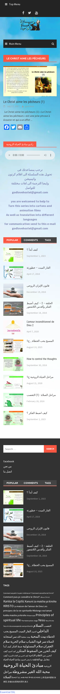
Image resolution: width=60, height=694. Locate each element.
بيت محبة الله (23, 636)
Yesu (41, 620)
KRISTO (8, 606)
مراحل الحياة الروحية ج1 (40, 377)
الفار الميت (24, 631)
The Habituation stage (29, 621)
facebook (8, 461)
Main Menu (15, 43)
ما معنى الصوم (26, 660)
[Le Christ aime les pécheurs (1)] (30, 81)
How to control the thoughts (42, 359)
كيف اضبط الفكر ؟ (37, 413)
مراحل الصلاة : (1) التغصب (41, 395)
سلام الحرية (18, 641)
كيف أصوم (12, 651)
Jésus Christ (45, 597)
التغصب (47, 625)
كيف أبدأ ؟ (32, 249)
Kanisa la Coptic (13, 601)
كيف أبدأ (7, 646)
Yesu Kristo (50, 621)
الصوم (34, 632)
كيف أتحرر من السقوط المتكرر (36, 651)
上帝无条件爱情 (47, 677)
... (31, 119)
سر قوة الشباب (36, 641)
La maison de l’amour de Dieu (28, 606)
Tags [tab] (48, 240)
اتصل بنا (7, 471)
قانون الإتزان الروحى (38, 285)
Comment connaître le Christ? (43, 593)
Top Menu (14, 4)
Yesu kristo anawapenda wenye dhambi (18, 626)
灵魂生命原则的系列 (16, 682)
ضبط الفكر (17, 646)
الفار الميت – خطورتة (38, 267)
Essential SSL (7, 692)
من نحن (7, 466)
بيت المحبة (38, 636)
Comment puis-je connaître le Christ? (21, 596)
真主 (26, 682)
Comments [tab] (31, 240)
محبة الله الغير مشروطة (31, 671)
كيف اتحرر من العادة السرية (18, 656)
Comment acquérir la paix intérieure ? (17, 593)
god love (29, 106)
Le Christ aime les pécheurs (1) (23, 102)
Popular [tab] (12, 240)
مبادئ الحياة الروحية (23, 665)
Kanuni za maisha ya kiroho (40, 601)
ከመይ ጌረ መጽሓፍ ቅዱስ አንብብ (26, 677)
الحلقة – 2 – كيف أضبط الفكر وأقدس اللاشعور (39, 305)
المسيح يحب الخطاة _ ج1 (40, 340)
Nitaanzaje (31, 615)
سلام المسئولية (33, 646)
